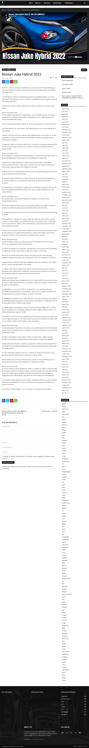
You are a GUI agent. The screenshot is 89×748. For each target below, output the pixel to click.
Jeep (63, 526)
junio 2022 (65, 239)
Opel (63, 610)
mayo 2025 (65, 148)
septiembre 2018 (67, 356)
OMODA (64, 607)
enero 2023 (65, 221)
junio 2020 (65, 302)
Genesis (64, 492)
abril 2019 (65, 338)
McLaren (64, 576)
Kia (63, 534)
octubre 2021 (66, 260)
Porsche (64, 620)
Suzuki (64, 662)
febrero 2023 (65, 218)
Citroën (64, 443)
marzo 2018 (65, 372)
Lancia (64, 542)
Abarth (64, 404)
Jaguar (64, 524)
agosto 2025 (65, 140)
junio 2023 (65, 208)
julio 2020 (65, 299)
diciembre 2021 (66, 255)
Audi (63, 417)
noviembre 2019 (66, 320)
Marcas (10, 10)
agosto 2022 (65, 234)
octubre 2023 (66, 197)
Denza (64, 453)
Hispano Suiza (66, 503)
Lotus (63, 555)
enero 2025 (65, 158)
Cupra (63, 445)
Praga (63, 623)
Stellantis (64, 657)
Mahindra (64, 560)
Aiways (64, 406)
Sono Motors (66, 651)
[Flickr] (71, 732)
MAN (63, 563)
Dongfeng (65, 459)
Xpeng (64, 677)
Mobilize (64, 589)
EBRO (63, 466)
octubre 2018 (66, 354)
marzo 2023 (65, 216)
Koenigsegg (65, 537)
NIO (63, 599)
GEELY (64, 490)
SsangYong (65, 654)
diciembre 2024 (66, 161)
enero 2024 (65, 189)
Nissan (17, 10)
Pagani (64, 612)
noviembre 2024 (66, 163)
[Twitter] (7, 81)
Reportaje (65, 633)
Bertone (64, 425)
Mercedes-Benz (66, 578)
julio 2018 (65, 362)
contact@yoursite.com (37, 739)
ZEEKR (64, 680)
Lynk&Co (64, 558)
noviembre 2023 (66, 195)
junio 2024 (65, 176)
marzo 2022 (65, 247)
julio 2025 (65, 143)
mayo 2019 (65, 335)
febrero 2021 (65, 281)
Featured (64, 477)
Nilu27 (64, 597)
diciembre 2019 (66, 317)
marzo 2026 (65, 122)
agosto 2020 (65, 296)
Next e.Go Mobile (67, 594)
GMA (63, 495)
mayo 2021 (65, 273)
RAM (63, 628)
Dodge (64, 456)
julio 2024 (65, 174)
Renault (64, 631)
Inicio (4, 10)
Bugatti (64, 432)
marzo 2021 (65, 278)
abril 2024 (65, 182)
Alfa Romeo (65, 409)
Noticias (64, 604)
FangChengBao (66, 472)
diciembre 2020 (66, 286)
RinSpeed (64, 636)
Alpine (63, 412)
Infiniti (63, 516)
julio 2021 (65, 268)
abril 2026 (65, 119)
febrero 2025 (65, 156)
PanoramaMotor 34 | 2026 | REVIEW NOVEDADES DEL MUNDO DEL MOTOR (72, 97)
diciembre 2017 (66, 380)
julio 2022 (65, 236)
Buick (63, 435)
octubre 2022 (66, 229)
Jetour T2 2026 (66, 88)
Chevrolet (64, 440)
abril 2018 (65, 369)
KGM (63, 531)
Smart (63, 649)
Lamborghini (65, 539)
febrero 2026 (65, 124)
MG (63, 581)
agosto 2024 (65, 171)
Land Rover (65, 545)
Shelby (64, 644)
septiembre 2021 (67, 262)
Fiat (63, 482)
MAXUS (64, 571)
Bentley (64, 422)
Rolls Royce (65, 638)
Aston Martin (65, 414)
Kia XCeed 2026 (66, 92)
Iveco (63, 518)
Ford (63, 487)
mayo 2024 (65, 179)
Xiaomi (64, 675)
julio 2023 (65, 205)
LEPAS (64, 550)
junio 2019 (65, 333)
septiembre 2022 (67, 231)
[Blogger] (62, 732)
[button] (84, 3)
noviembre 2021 (66, 257)
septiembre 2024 (67, 169)
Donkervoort (65, 461)
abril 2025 (65, 150)
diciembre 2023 (66, 192)
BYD (63, 438)
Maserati (64, 568)
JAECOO (64, 521)
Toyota (64, 667)
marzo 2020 (65, 309)
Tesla (63, 664)
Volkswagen (65, 670)
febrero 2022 (65, 249)
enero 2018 (65, 377)
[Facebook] (3, 81)
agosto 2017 (65, 390)
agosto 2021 (65, 265)
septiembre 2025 (67, 137)
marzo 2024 (65, 184)
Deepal (64, 451)
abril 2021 (65, 276)
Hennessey (65, 500)
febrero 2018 (65, 375)
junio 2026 (65, 114)
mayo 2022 (65, 242)
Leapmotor (65, 547)
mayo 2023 (65, 210)
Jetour (63, 529)
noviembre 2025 (66, 132)
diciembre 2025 (66, 130)
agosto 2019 (65, 328)
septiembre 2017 (67, 388)
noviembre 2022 (66, 226)
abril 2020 (65, 307)
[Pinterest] (11, 81)
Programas (65, 625)
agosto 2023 (65, 203)
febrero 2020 (65, 312)
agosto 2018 (65, 359)
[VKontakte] (80, 732)
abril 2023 (65, 213)
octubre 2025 (66, 135)
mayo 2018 (65, 367)
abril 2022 (65, 244)
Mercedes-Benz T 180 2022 (50, 411)
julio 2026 (65, 111)
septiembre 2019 (67, 325)
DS (63, 464)
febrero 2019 (65, 343)
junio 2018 (65, 364)
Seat (63, 641)
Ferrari (64, 479)
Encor (63, 469)
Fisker (63, 485)
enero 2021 (65, 283)
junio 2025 (65, 145)
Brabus (64, 430)
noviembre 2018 (66, 351)
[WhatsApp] (15, 81)
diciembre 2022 (66, 223)
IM (63, 511)
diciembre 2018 (66, 348)
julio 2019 (65, 330)
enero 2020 (65, 315)
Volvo (63, 672)
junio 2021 (65, 270)
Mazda (64, 573)
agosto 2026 (65, 109)
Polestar (64, 618)
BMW (63, 427)
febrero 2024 (65, 187)
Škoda (64, 646)
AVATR (64, 419)
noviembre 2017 (66, 382)
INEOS (64, 513)
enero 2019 (65, 346)
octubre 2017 (66, 385)
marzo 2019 (65, 341)
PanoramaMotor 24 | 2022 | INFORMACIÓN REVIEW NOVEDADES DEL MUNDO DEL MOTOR (14, 413)
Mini (63, 584)
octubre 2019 (66, 322)
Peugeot (64, 615)
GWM (63, 498)
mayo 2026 (65, 116)
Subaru (64, 659)
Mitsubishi (65, 586)
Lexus (63, 552)
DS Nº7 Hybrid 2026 (67, 80)
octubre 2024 (66, 166)
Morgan (64, 591)
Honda (64, 505)
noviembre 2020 (66, 289)
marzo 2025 (65, 153)
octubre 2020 (66, 291)
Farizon (64, 474)
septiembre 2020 (67, 294)
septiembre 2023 (67, 200)
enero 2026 (65, 127)
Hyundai (64, 508)
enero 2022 (65, 252)
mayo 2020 (65, 304)
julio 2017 (65, 393)
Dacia (63, 448)
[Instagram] (75, 732)
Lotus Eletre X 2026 (67, 84)
